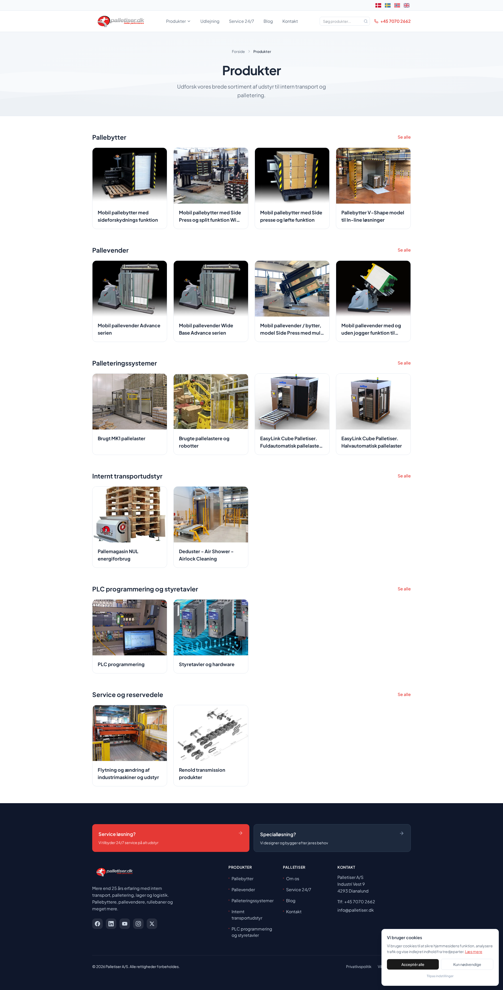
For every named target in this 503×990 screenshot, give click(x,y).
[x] (152, 923)
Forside (238, 51)
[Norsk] (397, 5)
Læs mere (473, 951)
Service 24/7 (241, 21)
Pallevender (243, 889)
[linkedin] (111, 923)
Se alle (404, 137)
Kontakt (290, 21)
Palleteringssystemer (253, 900)
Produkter (176, 21)
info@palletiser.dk (355, 910)
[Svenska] (388, 5)
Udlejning (210, 21)
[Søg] (366, 21)
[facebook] (97, 923)
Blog (268, 21)
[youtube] (124, 923)
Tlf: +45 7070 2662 (356, 901)
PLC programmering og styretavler (252, 932)
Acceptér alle (412, 964)
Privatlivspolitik (358, 966)
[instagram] (138, 923)
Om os (292, 878)
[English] (406, 5)
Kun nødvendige (467, 964)
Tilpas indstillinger (440, 976)
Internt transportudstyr (247, 915)
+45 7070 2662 (395, 21)
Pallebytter (242, 878)
